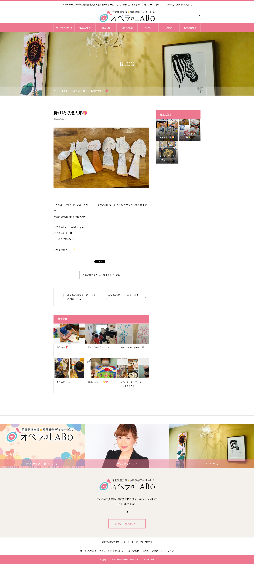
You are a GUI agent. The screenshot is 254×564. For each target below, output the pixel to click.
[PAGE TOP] (127, 419)
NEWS (148, 28)
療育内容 (106, 28)
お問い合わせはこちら (127, 524)
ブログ (169, 28)
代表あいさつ (85, 28)
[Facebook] (199, 16)
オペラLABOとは (64, 28)
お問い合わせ (190, 28)
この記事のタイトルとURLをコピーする (101, 275)
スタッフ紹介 (127, 28)
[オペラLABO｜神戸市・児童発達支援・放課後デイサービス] (127, 16)
